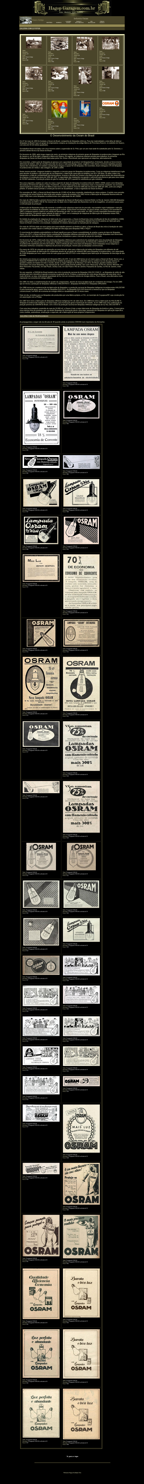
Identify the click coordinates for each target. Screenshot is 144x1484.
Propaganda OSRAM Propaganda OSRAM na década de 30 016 (75, 714)
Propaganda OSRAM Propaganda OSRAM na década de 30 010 (75, 547)
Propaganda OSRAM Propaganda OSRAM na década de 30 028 (75, 979)
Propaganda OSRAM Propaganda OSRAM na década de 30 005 (34, 471)
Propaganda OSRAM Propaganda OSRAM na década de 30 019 (34, 796)
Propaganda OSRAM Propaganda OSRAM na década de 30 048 (75, 1443)
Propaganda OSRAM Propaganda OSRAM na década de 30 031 (34, 1039)
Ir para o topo (72, 1456)
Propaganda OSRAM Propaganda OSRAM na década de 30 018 (75, 774)
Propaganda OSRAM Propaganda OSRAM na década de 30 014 (75, 650)
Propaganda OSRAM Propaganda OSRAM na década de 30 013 (34, 650)
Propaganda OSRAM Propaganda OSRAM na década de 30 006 (75, 472)
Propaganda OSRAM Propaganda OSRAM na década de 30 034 (75, 1069)
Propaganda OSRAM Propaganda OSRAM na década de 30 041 (34, 1260)
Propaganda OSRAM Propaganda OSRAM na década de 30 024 (75, 911)
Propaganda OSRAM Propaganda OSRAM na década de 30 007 (34, 510)
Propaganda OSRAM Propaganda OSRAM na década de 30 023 (34, 911)
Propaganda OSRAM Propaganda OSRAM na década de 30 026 (75, 945)
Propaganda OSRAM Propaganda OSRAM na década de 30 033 (34, 1068)
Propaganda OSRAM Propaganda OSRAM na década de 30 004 (75, 422)
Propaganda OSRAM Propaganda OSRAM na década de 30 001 (34, 357)
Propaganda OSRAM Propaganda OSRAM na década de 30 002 (75, 384)
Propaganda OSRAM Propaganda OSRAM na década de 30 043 (34, 1322)
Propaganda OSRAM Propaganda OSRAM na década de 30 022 (75, 874)
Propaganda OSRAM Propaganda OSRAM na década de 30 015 (34, 713)
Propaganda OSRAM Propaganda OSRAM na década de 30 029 (34, 1009)
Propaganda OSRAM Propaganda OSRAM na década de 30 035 (34, 1098)
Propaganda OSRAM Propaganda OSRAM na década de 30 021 (34, 874)
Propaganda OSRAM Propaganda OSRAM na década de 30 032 (75, 1039)
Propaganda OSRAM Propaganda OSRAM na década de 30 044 (75, 1321)
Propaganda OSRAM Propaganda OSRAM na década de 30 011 (34, 585)
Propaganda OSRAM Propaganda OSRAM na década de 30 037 (34, 1125)
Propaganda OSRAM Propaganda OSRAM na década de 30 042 (75, 1262)
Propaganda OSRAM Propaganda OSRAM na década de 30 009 (34, 547)
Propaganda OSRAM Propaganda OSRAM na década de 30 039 (34, 1178)
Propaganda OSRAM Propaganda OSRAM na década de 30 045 (34, 1381)
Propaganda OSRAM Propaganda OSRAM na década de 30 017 (34, 750)
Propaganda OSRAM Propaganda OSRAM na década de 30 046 (75, 1382)
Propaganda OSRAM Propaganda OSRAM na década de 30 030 (75, 1007)
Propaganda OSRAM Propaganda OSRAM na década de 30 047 (34, 1441)
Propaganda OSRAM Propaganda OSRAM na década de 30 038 (75, 1156)
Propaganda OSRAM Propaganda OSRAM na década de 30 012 (75, 612)
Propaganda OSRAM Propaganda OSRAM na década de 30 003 (34, 448)
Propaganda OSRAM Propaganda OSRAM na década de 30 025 (34, 949)
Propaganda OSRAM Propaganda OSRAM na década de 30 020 (75, 836)
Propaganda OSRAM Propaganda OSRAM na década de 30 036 (75, 1090)
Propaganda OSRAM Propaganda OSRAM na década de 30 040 (75, 1208)
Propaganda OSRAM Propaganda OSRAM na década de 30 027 (34, 978)
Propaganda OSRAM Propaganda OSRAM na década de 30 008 (75, 510)
